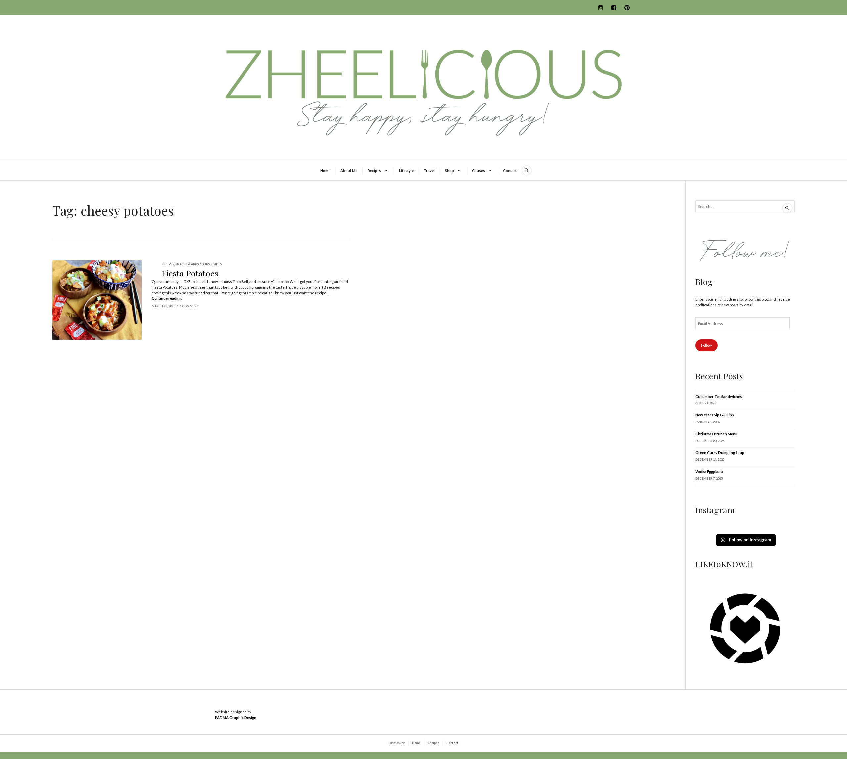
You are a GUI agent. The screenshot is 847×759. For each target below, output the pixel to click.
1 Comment (189, 306)
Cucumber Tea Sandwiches (718, 396)
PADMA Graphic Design (235, 717)
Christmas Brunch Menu (716, 434)
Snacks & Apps (187, 264)
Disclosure (397, 743)
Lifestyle (406, 170)
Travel (429, 170)
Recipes (374, 170)
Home (325, 170)
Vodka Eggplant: (709, 471)
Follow (706, 345)
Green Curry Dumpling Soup (719, 452)
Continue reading (167, 298)
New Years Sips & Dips (714, 415)
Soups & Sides (211, 264)
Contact (510, 170)
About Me (348, 170)
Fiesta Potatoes (190, 273)
